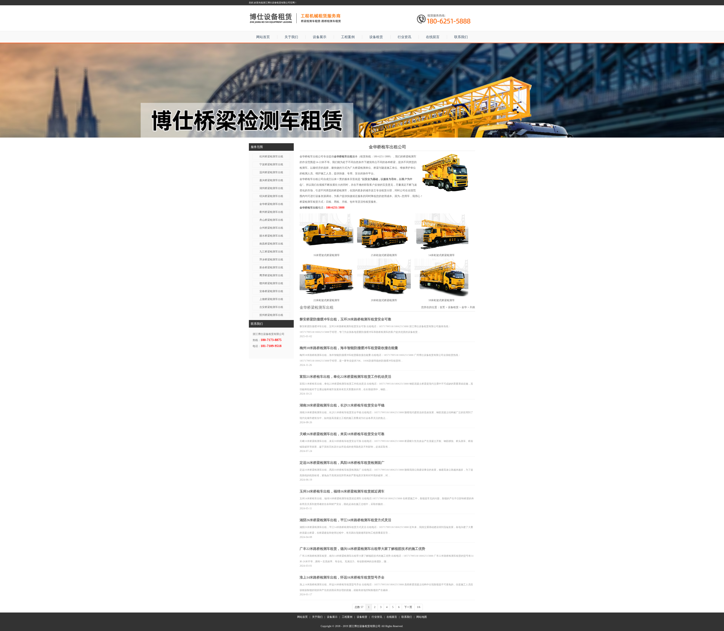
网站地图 (421, 617)
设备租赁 (376, 37)
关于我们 (291, 37)
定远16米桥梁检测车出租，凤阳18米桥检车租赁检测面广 (342, 463)
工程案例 (348, 37)
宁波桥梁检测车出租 (271, 164)
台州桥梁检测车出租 (271, 227)
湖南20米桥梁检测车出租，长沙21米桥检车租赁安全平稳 (342, 405)
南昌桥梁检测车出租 (271, 243)
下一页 (408, 607)
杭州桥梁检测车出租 (271, 156)
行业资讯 (404, 37)
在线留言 (432, 37)
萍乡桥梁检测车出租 (271, 259)
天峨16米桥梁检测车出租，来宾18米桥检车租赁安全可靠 (342, 434)
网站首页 (263, 37)
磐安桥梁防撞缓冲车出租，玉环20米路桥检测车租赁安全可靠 (345, 319)
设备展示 (319, 37)
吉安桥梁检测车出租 (271, 307)
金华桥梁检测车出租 (271, 204)
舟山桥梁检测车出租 (271, 220)
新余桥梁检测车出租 (271, 267)
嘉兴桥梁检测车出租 (271, 180)
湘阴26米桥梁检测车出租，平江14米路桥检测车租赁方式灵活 (345, 520)
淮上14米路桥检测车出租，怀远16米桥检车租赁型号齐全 (342, 577)
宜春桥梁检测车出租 (271, 291)
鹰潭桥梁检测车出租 (271, 275)
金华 (464, 307)
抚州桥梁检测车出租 (271, 315)
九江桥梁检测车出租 (271, 251)
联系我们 (461, 37)
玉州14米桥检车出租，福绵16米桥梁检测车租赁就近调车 (342, 491)
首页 (442, 307)
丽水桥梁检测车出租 (271, 235)
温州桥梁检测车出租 (271, 172)
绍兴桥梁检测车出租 (271, 196)
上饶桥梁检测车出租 (271, 299)
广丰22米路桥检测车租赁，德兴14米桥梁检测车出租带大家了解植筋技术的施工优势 (362, 549)
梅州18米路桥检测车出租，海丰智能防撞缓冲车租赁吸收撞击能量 (349, 348)
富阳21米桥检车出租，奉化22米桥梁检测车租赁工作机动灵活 (345, 377)
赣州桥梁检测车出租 (271, 283)
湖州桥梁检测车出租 (271, 188)
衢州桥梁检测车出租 (271, 212)
